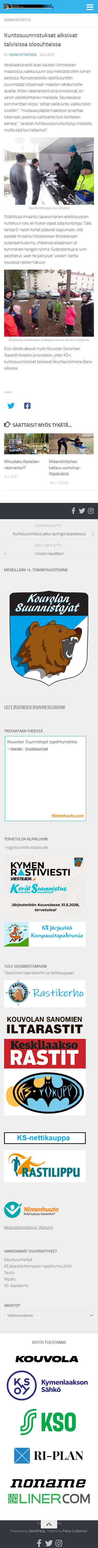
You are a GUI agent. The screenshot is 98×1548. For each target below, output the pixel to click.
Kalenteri (16, 749)
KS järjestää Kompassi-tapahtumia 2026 (38, 1266)
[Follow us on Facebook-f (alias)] (73, 510)
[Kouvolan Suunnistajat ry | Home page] (39, 7)
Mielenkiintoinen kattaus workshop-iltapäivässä (65, 467)
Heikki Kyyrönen (23, 55)
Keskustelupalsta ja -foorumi (28, 1227)
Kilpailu (10, 1279)
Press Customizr (75, 1531)
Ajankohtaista (17, 20)
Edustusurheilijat (18, 1259)
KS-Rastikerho (16, 1285)
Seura (9, 1272)
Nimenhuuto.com (68, 815)
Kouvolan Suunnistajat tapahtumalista (42, 741)
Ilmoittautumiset (36, 749)
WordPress (37, 1531)
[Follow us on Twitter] (82, 510)
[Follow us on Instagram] (90, 510)
